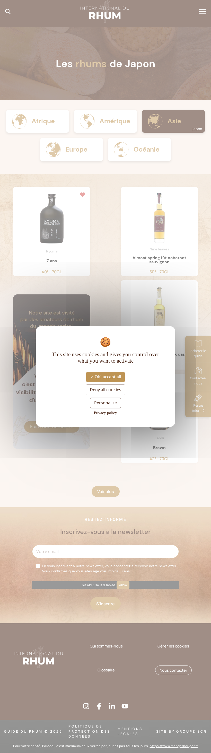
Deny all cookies (105, 389)
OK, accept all (107, 377)
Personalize (105, 403)
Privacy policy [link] (105, 413)
